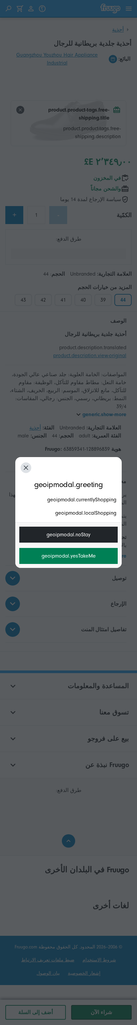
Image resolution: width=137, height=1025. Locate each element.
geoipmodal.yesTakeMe (69, 556)
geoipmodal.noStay (68, 535)
